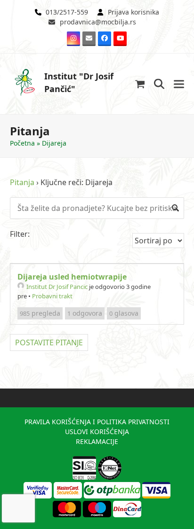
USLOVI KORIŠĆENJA (97, 431)
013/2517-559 (67, 12)
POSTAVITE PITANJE (49, 342)
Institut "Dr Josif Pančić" (78, 82)
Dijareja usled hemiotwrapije (72, 277)
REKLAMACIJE (97, 441)
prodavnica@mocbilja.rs (98, 21)
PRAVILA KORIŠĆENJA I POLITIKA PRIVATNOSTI (97, 421)
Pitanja (22, 182)
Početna (22, 143)
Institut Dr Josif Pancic (57, 286)
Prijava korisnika (133, 12)
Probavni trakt (52, 296)
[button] (140, 84)
